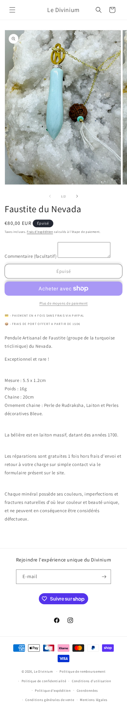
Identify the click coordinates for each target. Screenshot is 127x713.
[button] (12, 10)
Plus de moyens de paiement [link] (63, 303)
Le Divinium (43, 671)
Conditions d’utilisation (91, 681)
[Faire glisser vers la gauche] (50, 196)
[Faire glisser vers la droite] (77, 196)
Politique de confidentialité (44, 681)
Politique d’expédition (53, 690)
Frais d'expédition (40, 232)
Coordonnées (87, 690)
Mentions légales (93, 700)
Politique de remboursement (82, 671)
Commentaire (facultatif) (31, 256)
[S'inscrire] (104, 576)
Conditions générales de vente (49, 700)
